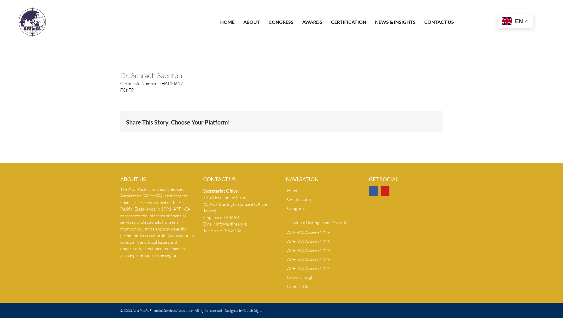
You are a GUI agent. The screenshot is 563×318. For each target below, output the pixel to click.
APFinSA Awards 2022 (308, 268)
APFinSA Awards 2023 (308, 259)
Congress (296, 208)
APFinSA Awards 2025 (308, 241)
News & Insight (301, 277)
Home (293, 190)
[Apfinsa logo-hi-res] (32, 9)
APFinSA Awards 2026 (308, 232)
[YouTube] (385, 191)
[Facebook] (373, 191)
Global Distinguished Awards (320, 222)
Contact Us (297, 286)
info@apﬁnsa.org (231, 224)
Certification (299, 199)
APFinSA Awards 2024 (308, 250)
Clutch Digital (253, 310)
